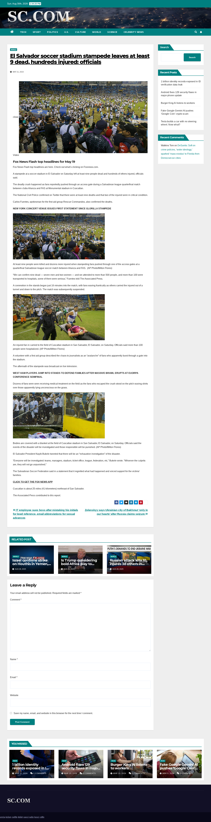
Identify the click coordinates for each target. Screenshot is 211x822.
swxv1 (26, 817)
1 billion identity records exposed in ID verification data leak (30, 768)
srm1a (2, 817)
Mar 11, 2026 (21, 773)
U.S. (66, 32)
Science (112, 32)
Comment (15, 599)
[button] (196, 32)
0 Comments (39, 773)
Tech (23, 32)
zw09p (14, 817)
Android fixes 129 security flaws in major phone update (80, 768)
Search (164, 47)
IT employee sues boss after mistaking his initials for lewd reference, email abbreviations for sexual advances (45, 514)
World (96, 32)
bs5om (8, 817)
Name (14, 659)
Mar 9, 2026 (168, 773)
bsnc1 (36, 817)
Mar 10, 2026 (70, 773)
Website (14, 695)
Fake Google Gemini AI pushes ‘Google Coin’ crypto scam (179, 768)
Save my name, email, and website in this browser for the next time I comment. (53, 713)
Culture (80, 32)
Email (13, 677)
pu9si (31, 817)
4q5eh (20, 817)
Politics (52, 32)
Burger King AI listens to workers (178, 103)
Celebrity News (134, 32)
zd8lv (42, 817)
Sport (37, 32)
